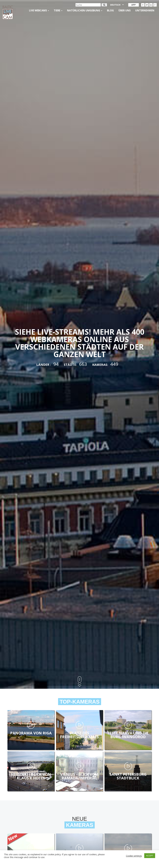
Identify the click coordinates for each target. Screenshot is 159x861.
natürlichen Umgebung (84, 10)
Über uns (124, 10)
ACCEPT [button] (149, 855)
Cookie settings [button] (134, 855)
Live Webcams (38, 10)
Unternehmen (144, 10)
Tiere (57, 10)
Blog (110, 10)
